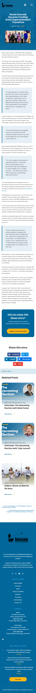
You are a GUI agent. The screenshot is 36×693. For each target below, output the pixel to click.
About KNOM (18, 583)
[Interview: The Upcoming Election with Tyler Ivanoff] (18, 434)
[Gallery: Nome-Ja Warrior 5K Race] (18, 474)
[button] (12, 573)
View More (8, 414)
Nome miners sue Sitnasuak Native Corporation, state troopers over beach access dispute (19, 660)
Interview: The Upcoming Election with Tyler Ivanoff (17, 447)
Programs (18, 597)
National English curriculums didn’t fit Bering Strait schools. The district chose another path (19, 669)
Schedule (18, 586)
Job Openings (18, 600)
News (9, 371)
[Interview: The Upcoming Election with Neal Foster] (18, 394)
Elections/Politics (17, 402)
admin (23, 26)
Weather (18, 594)
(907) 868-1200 (18, 631)
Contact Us (18, 602)
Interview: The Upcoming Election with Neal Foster (16, 406)
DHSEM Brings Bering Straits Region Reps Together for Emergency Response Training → (20, 511)
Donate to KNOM (18, 591)
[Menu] (25, 5)
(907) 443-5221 (18, 618)
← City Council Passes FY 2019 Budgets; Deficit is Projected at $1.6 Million (17, 506)
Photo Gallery (19, 483)
